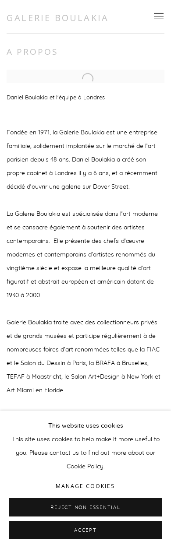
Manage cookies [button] (85, 486)
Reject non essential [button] (85, 507)
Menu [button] (157, 16)
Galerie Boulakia (58, 17)
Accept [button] (85, 530)
